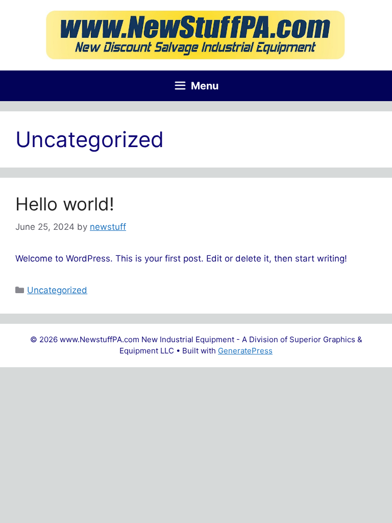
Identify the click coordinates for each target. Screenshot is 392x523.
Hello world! (64, 204)
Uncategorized (57, 290)
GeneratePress (245, 350)
